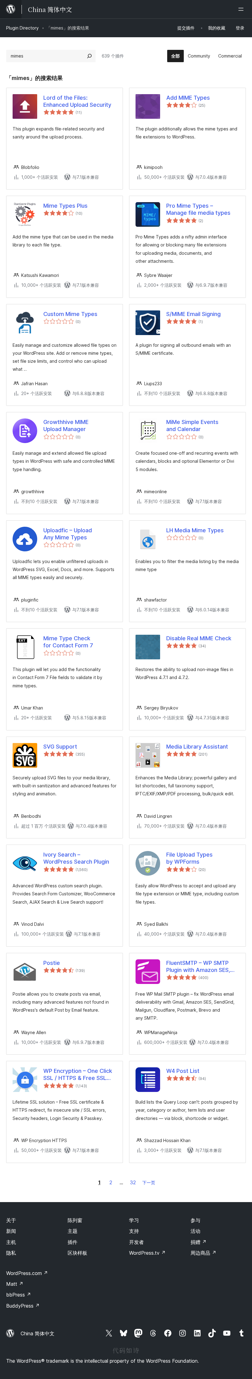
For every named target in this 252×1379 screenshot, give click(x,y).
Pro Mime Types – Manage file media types (198, 209)
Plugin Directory (22, 27)
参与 (195, 1220)
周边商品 (203, 1253)
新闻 (11, 1231)
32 (133, 1182)
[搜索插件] (89, 56)
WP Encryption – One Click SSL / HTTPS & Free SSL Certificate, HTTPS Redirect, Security (77, 1075)
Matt (14, 1284)
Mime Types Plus (65, 205)
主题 (72, 1231)
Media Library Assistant (197, 746)
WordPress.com (27, 1273)
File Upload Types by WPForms (189, 858)
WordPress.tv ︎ (147, 1253)
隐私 (11, 1253)
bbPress (18, 1295)
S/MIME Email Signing (193, 314)
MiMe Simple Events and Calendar (192, 425)
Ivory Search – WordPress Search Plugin (76, 858)
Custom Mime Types (70, 314)
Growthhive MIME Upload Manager (66, 425)
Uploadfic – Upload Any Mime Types (67, 534)
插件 (72, 1242)
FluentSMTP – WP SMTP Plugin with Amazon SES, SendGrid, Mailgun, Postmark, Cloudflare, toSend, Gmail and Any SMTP (198, 967)
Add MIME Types (188, 97)
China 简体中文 (37, 1333)
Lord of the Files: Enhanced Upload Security (77, 101)
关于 (11, 1220)
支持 (134, 1231)
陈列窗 (75, 1220)
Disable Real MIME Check (198, 638)
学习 (134, 1220)
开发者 (136, 1242)
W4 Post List (182, 1071)
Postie (51, 963)
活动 (195, 1231)
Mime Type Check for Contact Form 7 (68, 642)
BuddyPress (23, 1306)
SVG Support (60, 746)
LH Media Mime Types (195, 530)
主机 (11, 1242)
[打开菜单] (242, 9)
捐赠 (199, 1242)
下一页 (148, 1182)
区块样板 (77, 1253)
